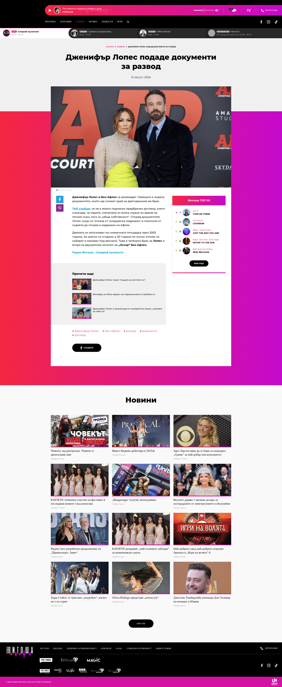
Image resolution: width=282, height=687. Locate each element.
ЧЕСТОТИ (44, 648)
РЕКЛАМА (57, 648)
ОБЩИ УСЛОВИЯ (163, 648)
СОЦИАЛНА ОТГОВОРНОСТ (139, 648)
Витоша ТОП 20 (199, 200)
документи (149, 331)
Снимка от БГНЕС (66, 190)
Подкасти (107, 22)
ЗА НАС (119, 648)
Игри (119, 22)
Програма (50, 22)
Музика (93, 22)
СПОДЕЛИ (87, 348)
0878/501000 (271, 10)
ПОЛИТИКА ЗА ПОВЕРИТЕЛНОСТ (82, 648)
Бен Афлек (112, 331)
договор (80, 335)
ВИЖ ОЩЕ (199, 263)
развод (130, 331)
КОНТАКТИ (106, 648)
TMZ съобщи (81, 208)
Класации (65, 22)
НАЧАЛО (110, 47)
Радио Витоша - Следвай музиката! (97, 252)
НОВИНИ (121, 47)
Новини (80, 22)
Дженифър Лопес (86, 331)
